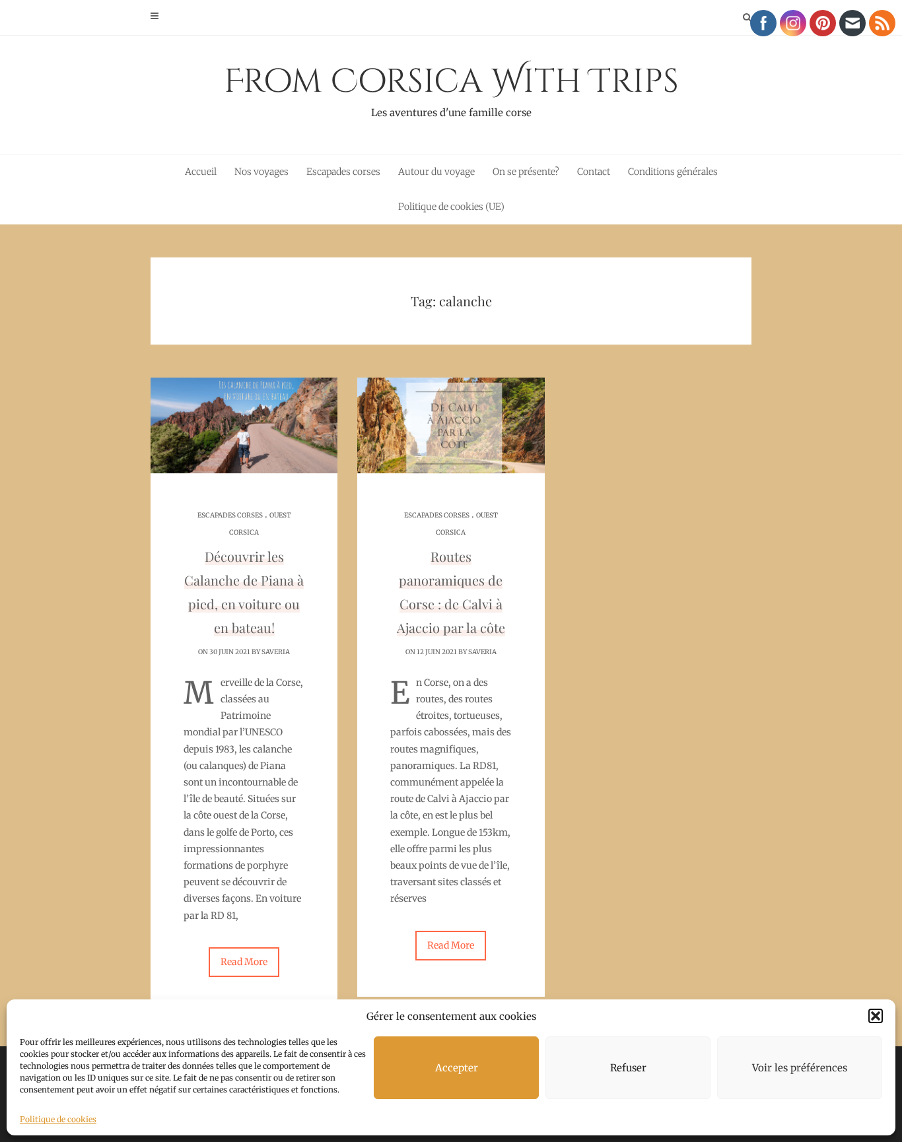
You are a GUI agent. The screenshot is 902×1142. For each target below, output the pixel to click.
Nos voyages (261, 172)
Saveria (275, 652)
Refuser (628, 1067)
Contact (593, 172)
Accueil (201, 172)
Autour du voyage (436, 172)
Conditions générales (673, 172)
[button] (875, 1016)
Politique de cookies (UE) (451, 207)
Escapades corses (343, 172)
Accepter (456, 1067)
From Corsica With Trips (451, 89)
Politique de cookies (58, 1119)
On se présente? (526, 172)
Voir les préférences (799, 1067)
